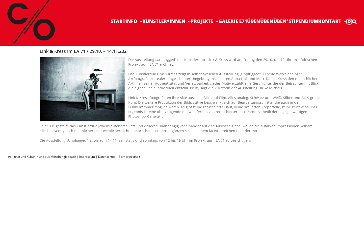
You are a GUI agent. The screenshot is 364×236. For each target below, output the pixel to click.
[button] (354, 21)
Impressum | (88, 157)
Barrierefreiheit (129, 157)
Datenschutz (106, 157)
